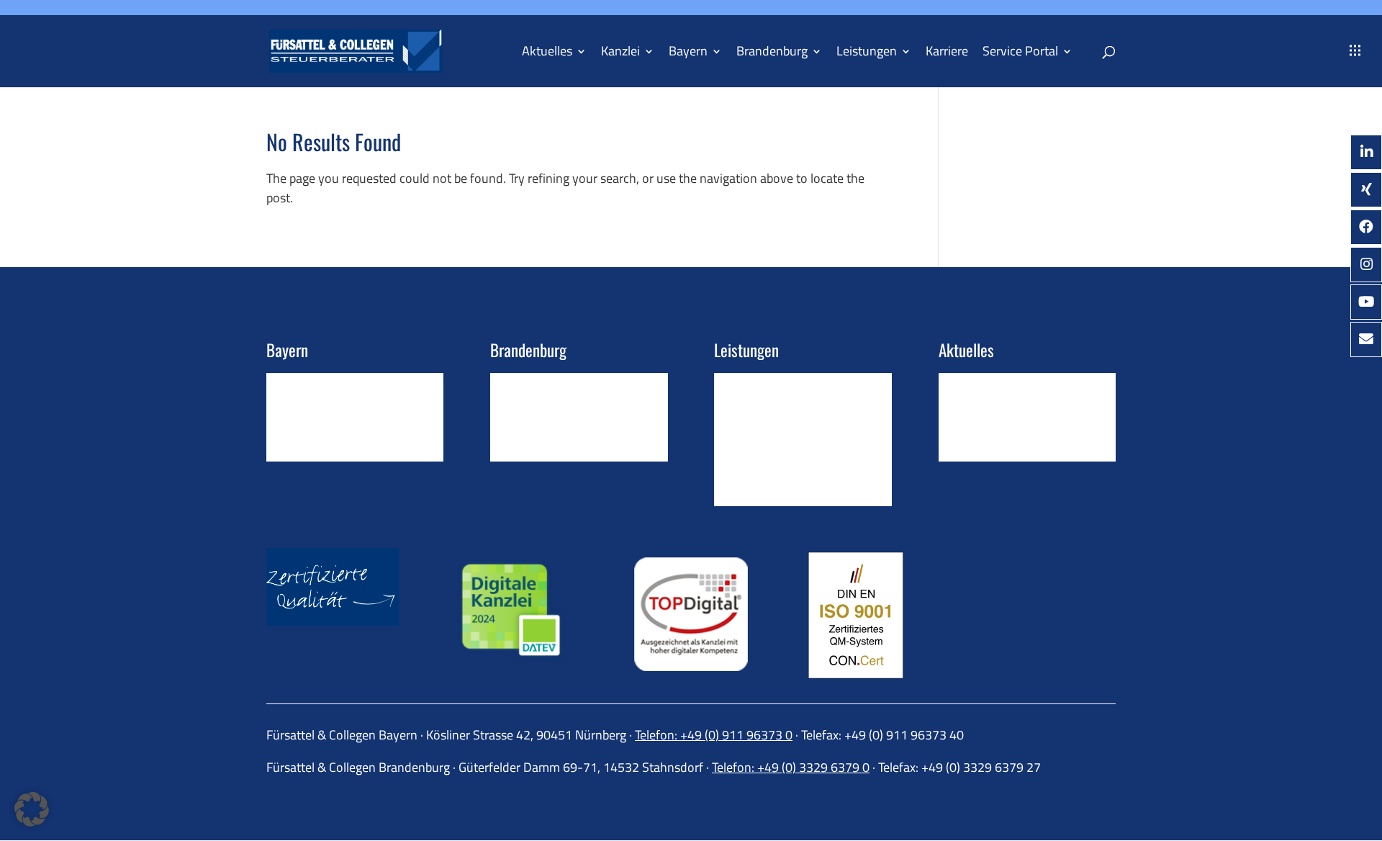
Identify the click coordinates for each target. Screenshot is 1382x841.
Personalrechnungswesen (777, 431)
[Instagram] (1366, 264)
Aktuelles (547, 53)
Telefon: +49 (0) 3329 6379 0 (791, 767)
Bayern (688, 53)
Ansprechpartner (307, 431)
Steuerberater (524, 409)
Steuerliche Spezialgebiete (779, 454)
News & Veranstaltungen (1000, 387)
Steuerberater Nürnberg (325, 409)
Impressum (966, 431)
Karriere (947, 53)
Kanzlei (620, 53)
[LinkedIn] (1366, 152)
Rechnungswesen (757, 409)
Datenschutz (970, 454)
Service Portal (1020, 53)
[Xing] (1366, 189)
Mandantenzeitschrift (991, 409)
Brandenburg (772, 53)
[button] (31, 809)
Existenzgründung (758, 497)
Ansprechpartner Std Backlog (561, 431)
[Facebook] (1366, 227)
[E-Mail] (1366, 339)
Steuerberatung (753, 387)
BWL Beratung (750, 475)
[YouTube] (1366, 302)
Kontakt (285, 387)
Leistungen (866, 53)
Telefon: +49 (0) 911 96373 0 (713, 735)
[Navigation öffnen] (1355, 51)
